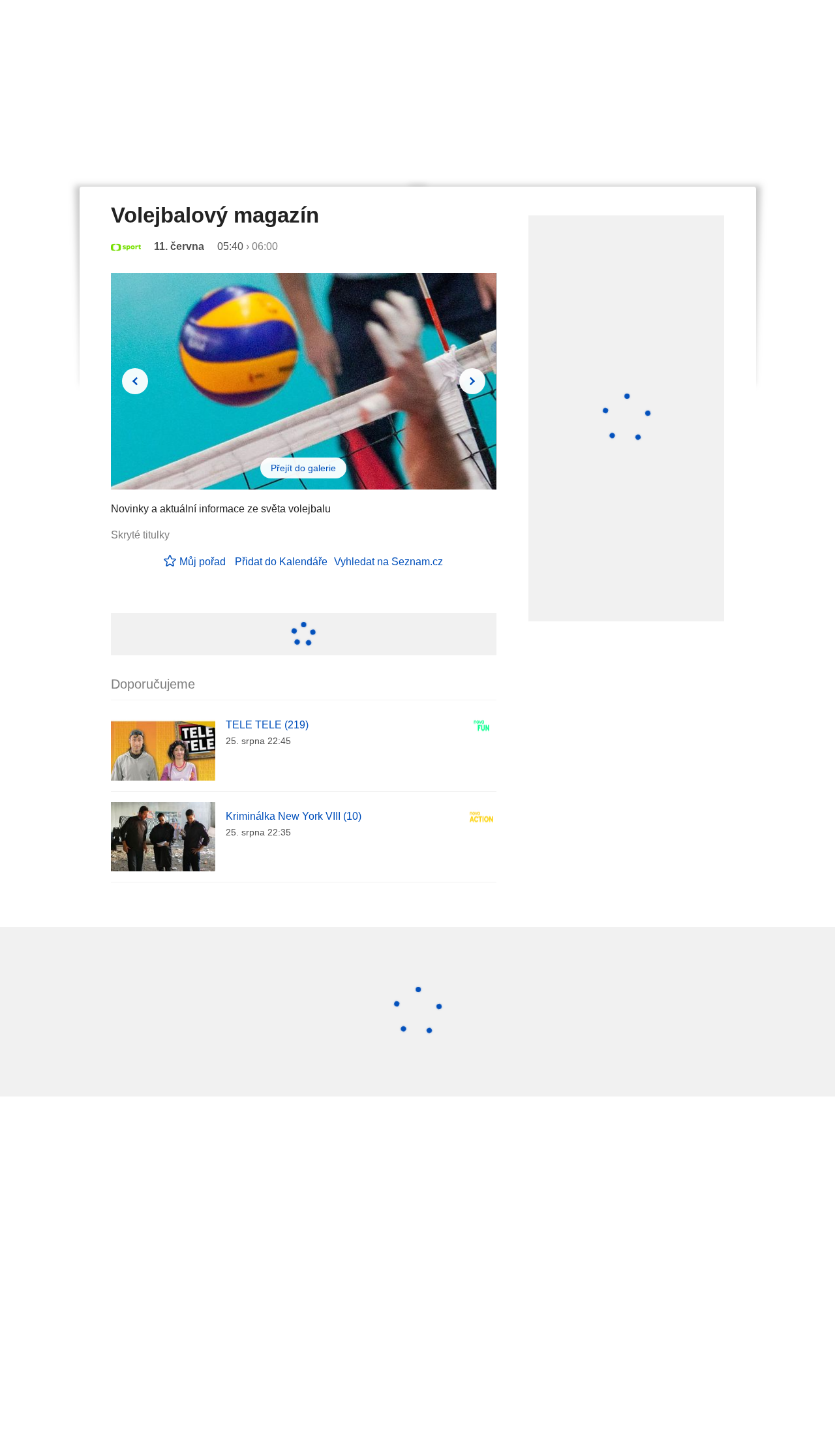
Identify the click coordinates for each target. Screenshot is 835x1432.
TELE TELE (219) (267, 724)
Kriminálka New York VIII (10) (293, 816)
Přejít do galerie (303, 468)
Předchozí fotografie (135, 381)
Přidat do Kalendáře (281, 561)
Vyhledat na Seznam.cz (388, 561)
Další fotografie (472, 381)
